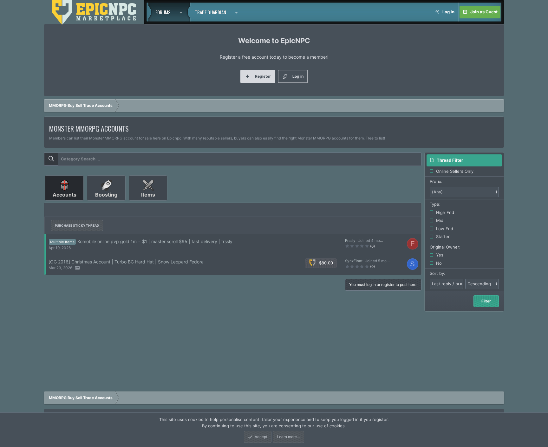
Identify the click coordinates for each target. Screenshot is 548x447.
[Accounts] (65, 202)
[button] (182, 12)
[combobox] (232, 159)
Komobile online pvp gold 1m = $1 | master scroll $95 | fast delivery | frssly (154, 241)
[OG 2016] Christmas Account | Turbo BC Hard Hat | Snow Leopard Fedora (126, 261)
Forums (163, 12)
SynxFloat (353, 261)
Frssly (350, 240)
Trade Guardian (210, 12)
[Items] (148, 202)
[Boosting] (107, 202)
